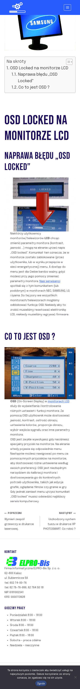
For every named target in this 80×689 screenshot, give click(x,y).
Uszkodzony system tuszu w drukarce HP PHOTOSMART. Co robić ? (59, 521)
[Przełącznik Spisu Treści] (67, 62)
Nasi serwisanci (49, 281)
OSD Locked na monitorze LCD (39, 68)
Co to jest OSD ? (34, 87)
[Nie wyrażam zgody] (75, 677)
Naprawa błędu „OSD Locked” (37, 77)
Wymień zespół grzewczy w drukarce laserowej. (19, 521)
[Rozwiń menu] (67, 7)
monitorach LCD (58, 401)
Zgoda (41, 683)
